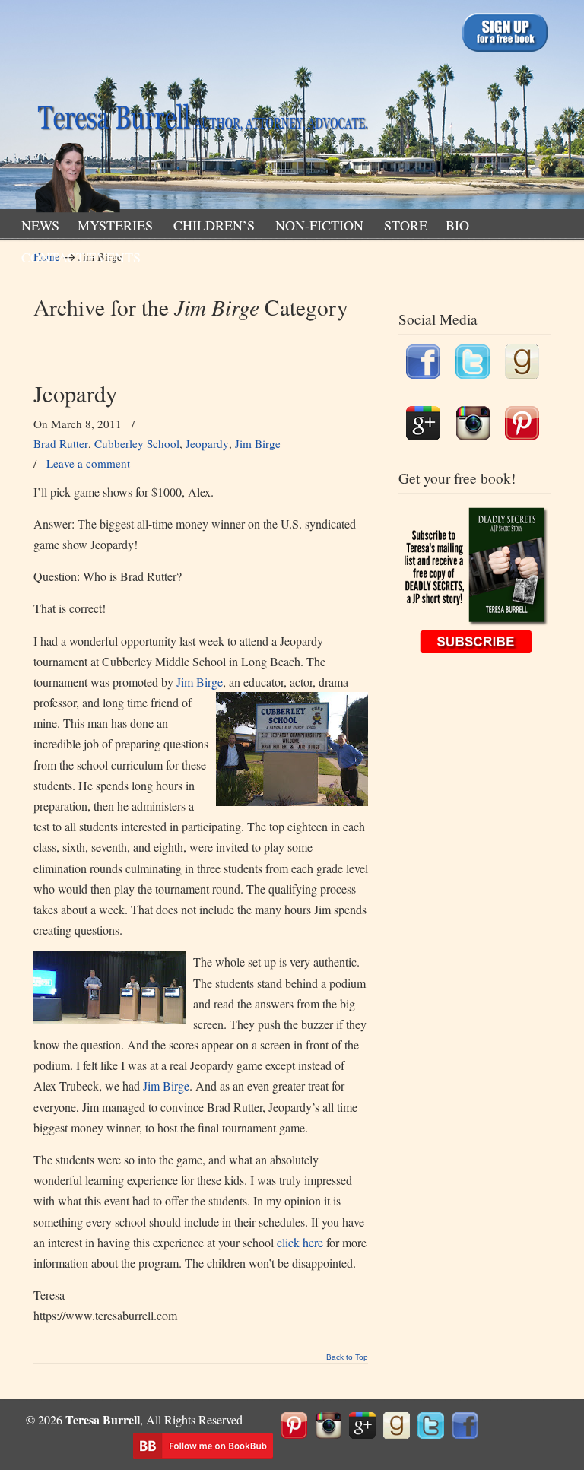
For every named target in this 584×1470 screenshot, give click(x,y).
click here (300, 1242)
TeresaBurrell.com (200, 109)
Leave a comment (88, 463)
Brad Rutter (60, 443)
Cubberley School (136, 443)
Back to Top (347, 1357)
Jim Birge (258, 443)
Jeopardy (75, 393)
